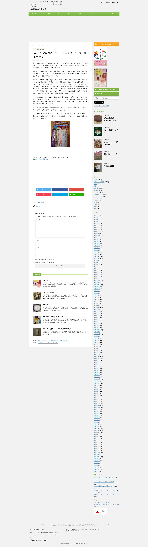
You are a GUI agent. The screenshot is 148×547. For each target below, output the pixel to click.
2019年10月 (97, 383)
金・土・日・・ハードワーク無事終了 (104, 477)
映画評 (95, 206)
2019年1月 (97, 401)
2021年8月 (97, 338)
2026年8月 (97, 215)
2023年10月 (97, 284)
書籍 (80, 14)
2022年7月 (97, 315)
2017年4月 (97, 444)
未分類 (95, 208)
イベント (97, 192)
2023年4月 (97, 297)
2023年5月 (97, 295)
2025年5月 (97, 246)
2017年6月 (97, 440)
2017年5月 (97, 442)
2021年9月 (97, 336)
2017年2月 (97, 448)
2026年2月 (97, 227)
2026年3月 (97, 225)
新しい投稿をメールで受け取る (45, 262)
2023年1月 (97, 303)
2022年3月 (97, 323)
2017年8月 (97, 436)
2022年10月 (97, 309)
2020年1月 (97, 377)
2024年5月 (97, 270)
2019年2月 (97, 399)
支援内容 (34, 14)
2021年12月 (97, 330)
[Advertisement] (74, 28)
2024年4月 (97, 272)
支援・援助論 (97, 188)
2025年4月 (97, 248)
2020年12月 (97, 354)
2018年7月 (97, 413)
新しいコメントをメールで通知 (45, 259)
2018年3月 (97, 422)
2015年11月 (97, 467)
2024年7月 (97, 266)
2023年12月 (97, 280)
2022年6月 (97, 317)
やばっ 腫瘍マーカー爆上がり (102, 486)
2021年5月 (97, 344)
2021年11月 (97, 332)
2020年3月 (97, 373)
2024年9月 (97, 262)
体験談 (68, 14)
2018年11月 (97, 405)
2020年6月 (97, 366)
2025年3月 (97, 250)
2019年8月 (97, 387)
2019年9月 (97, 385)
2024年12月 (97, 256)
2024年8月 (97, 264)
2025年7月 (97, 241)
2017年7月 (97, 438)
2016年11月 (97, 454)
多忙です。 (46, 304)
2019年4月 (97, 395)
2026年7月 (97, 217)
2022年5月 (97, 319)
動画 (91, 14)
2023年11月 (97, 282)
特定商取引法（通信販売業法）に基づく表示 (63, 525)
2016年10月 (97, 456)
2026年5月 (97, 221)
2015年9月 (97, 471)
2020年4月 (97, 370)
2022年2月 (97, 325)
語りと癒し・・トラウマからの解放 (48, 343)
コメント (37, 219)
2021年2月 (97, 350)
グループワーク (99, 196)
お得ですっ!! (46, 280)
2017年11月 (97, 430)
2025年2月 (97, 252)
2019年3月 (97, 397)
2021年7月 (97, 340)
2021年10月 (97, 334)
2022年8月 (97, 313)
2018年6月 (97, 416)
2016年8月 (97, 461)
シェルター (98, 198)
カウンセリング (99, 194)
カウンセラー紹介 (45, 14)
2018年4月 (97, 420)
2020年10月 (97, 358)
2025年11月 (97, 233)
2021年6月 (97, 342)
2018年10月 (97, 407)
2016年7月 (97, 463)
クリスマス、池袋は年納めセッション (54, 316)
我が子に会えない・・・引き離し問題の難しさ (57, 329)
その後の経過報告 (109, 166)
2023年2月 (97, 301)
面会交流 (97, 200)
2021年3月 (97, 348)
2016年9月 (97, 459)
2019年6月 (97, 391)
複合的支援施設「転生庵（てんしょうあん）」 (94, 524)
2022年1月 (97, 327)
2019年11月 (97, 381)
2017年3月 (97, 446)
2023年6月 (97, 293)
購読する (99, 94)
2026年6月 (97, 219)
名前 (37, 241)
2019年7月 (97, 389)
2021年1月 (97, 352)
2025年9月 (97, 237)
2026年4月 (97, 223)
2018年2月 (97, 424)
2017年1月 (97, 450)
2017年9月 (97, 434)
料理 (95, 202)
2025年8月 (97, 239)
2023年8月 (97, 289)
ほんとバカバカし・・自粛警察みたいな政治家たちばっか (54, 340)
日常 (95, 204)
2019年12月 (97, 379)
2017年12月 (97, 428)
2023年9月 (97, 287)
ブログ (57, 14)
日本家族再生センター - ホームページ (46, 524)
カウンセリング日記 (39, 202)
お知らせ (96, 180)
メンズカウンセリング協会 (101, 106)
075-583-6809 (110, 2)
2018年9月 (97, 409)
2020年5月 (97, 368)
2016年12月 (97, 452)
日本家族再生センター (39, 9)
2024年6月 (97, 268)
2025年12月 (97, 231)
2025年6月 (97, 244)
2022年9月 (97, 311)
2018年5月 (97, 418)
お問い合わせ (113, 14)
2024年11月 (97, 258)
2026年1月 (97, 229)
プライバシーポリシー (81, 525)
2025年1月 (97, 254)
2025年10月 (97, 235)
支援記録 (96, 190)
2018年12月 (97, 403)
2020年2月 (97, 375)
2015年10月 (97, 469)
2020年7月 (97, 364)
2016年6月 (97, 465)
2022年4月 (97, 321)
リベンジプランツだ (49, 292)
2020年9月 (97, 360)
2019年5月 (97, 393)
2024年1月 (97, 278)
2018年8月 (97, 411)
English (102, 14)
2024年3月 (97, 274)
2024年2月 (97, 276)
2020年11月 (97, 356)
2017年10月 (97, 432)
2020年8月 (97, 362)
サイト (37, 253)
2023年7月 (97, 291)
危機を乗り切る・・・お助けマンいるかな (105, 490)
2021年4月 (97, 346)
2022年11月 (97, 307)
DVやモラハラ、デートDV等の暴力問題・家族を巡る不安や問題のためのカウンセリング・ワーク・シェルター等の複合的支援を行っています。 (46, 535)
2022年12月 (97, 305)
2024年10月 (97, 260)
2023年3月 (97, 299)
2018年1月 (97, 426)
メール (37, 247)
